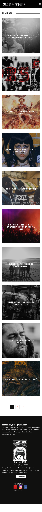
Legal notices (18, 490)
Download (21, 476)
